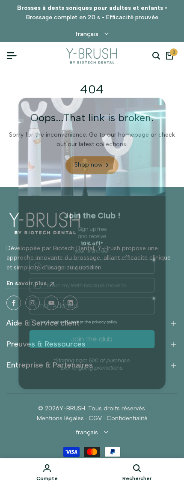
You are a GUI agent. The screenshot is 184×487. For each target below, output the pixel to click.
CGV (95, 418)
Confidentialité (127, 418)
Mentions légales (60, 418)
